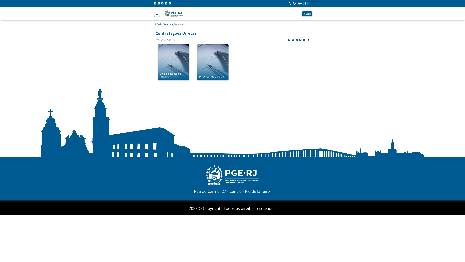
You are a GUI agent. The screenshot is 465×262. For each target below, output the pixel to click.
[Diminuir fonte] (299, 3)
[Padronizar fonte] (289, 3)
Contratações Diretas (174, 24)
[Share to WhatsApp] (293, 40)
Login (308, 13)
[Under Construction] (309, 3)
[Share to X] (300, 40)
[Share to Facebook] (289, 40)
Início (159, 24)
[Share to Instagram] (297, 40)
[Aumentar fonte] (294, 3)
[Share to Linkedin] (304, 40)
